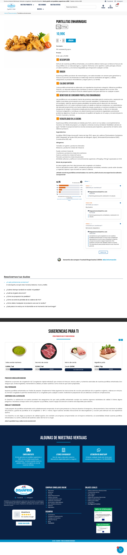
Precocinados (13, 13)
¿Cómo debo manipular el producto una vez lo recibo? (26, 303)
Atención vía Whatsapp (98, 454)
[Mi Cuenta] (110, 6)
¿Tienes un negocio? (63, 454)
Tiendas (103, 8)
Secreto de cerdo (41, 362)
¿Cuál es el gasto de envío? (16, 293)
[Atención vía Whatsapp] (99, 450)
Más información (109, 260)
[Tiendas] (103, 6)
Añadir (70, 40)
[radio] (58, 27)
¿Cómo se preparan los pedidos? (18, 296)
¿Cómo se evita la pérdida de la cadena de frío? (23, 300)
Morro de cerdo (70, 362)
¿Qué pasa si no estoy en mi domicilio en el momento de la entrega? (31, 306)
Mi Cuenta (110, 8)
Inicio (6, 13)
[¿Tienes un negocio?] (63, 450)
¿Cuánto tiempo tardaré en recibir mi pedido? (23, 290)
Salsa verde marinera (13, 362)
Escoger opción (78, 369)
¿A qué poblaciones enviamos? (17, 282)
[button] (63, 282)
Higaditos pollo (99, 362)
